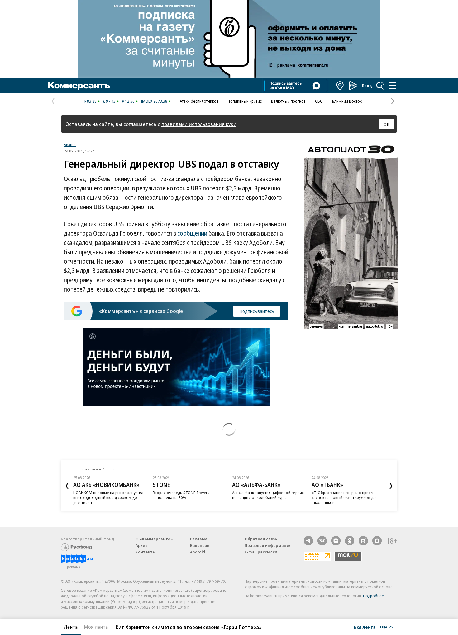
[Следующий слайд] (391, 486)
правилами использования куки (198, 124)
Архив (141, 545)
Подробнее (373, 596)
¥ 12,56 (128, 101)
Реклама (199, 539)
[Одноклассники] (349, 540)
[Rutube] (363, 540)
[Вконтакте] (322, 540)
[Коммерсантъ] (79, 85)
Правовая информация (268, 545)
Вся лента (364, 627)
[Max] (377, 540)
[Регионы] (340, 85)
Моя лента (96, 626)
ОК (386, 124)
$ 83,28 (90, 101)
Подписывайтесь (256, 311)
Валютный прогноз (288, 101)
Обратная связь (261, 539)
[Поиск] (380, 85)
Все (113, 469)
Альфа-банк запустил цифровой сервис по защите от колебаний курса (268, 495)
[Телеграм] (308, 540)
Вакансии (199, 545)
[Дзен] (336, 540)
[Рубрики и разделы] (392, 85)
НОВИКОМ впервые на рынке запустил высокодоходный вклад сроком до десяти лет (108, 497)
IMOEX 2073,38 (154, 101)
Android (197, 552)
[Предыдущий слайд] (67, 486)
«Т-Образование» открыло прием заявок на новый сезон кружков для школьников (345, 497)
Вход (367, 85)
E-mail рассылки (261, 552)
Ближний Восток (347, 101)
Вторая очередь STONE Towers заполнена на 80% (181, 495)
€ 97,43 (109, 101)
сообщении (192, 233)
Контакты (146, 552)
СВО (319, 101)
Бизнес (70, 144)
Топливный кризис (245, 101)
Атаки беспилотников (199, 101)
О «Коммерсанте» (154, 539)
